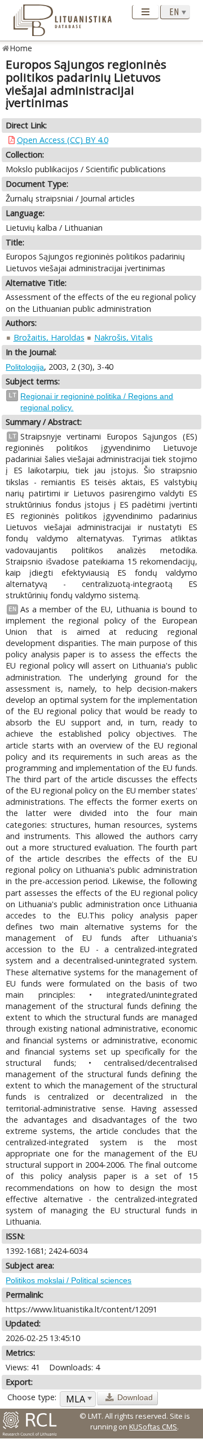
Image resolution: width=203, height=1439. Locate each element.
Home (21, 48)
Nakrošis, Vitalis (123, 337)
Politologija (25, 366)
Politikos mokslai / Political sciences (68, 1280)
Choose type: (31, 1397)
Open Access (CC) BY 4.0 (62, 140)
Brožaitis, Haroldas (49, 337)
